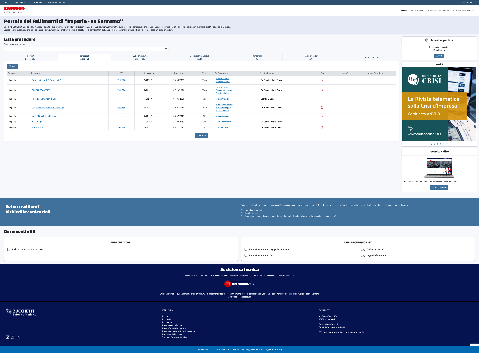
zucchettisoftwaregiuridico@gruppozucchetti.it (343, 332)
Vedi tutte (201, 135)
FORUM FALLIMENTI (463, 10)
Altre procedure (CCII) (311, 57)
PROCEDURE (417, 10)
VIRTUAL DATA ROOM (438, 10)
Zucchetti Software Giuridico (174, 337)
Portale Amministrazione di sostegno (178, 331)
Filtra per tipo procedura (14, 44)
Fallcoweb (166, 319)
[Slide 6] (447, 144)
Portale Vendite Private (172, 325)
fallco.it (7, 2)
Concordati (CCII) (257, 57)
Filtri (14, 66)
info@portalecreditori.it (335, 327)
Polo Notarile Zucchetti (172, 334)
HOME (404, 10)
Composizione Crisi (370, 57)
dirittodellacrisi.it (22, 2)
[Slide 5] (444, 144)
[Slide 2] (434, 144)
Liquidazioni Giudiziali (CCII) (199, 57)
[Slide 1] (431, 144)
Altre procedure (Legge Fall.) (140, 57)
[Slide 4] (440, 144)
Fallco (165, 316)
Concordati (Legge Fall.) (84, 57)
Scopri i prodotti (439, 187)
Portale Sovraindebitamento (174, 328)
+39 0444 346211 (330, 324)
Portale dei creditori (56, 2)
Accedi (439, 56)
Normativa (38, 2)
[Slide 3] (437, 144)
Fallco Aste (167, 322)
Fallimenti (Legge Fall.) (30, 57)
